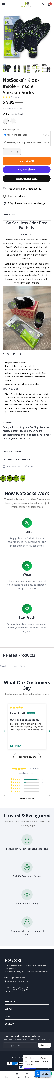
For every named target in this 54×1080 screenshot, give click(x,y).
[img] (16, 707)
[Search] (43, 4)
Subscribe (44, 1045)
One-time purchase (17, 134)
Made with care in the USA (18, 981)
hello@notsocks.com (16, 977)
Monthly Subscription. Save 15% (24, 142)
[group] (27, 37)
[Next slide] (49, 731)
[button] (7, 97)
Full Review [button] (15, 745)
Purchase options (11, 129)
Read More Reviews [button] (27, 756)
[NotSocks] (27, 4)
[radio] (5, 134)
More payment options (26, 178)
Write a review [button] (27, 798)
